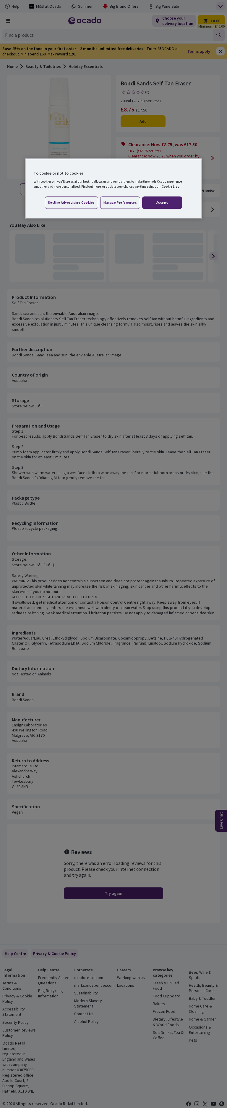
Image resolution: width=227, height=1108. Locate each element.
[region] (113, 188)
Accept (162, 202)
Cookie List (170, 186)
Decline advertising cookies (71, 202)
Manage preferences (120, 202)
